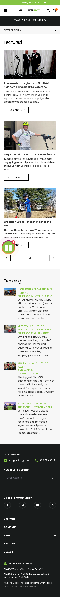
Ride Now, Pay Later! (28, 2)
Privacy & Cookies (12, 583)
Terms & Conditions (42, 583)
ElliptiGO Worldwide (20, 563)
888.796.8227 (47, 460)
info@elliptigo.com (19, 460)
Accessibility (27, 583)
